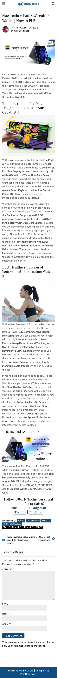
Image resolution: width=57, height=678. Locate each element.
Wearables (15, 524)
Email (6, 614)
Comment (8, 569)
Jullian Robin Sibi (22, 31)
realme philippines (33, 527)
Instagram (37, 507)
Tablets (46, 521)
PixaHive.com (28, 674)
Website (6, 624)
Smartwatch (33, 521)
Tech (5, 524)
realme (21, 521)
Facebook (19, 507)
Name (6, 604)
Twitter (20, 512)
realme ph (17, 527)
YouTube (36, 512)
